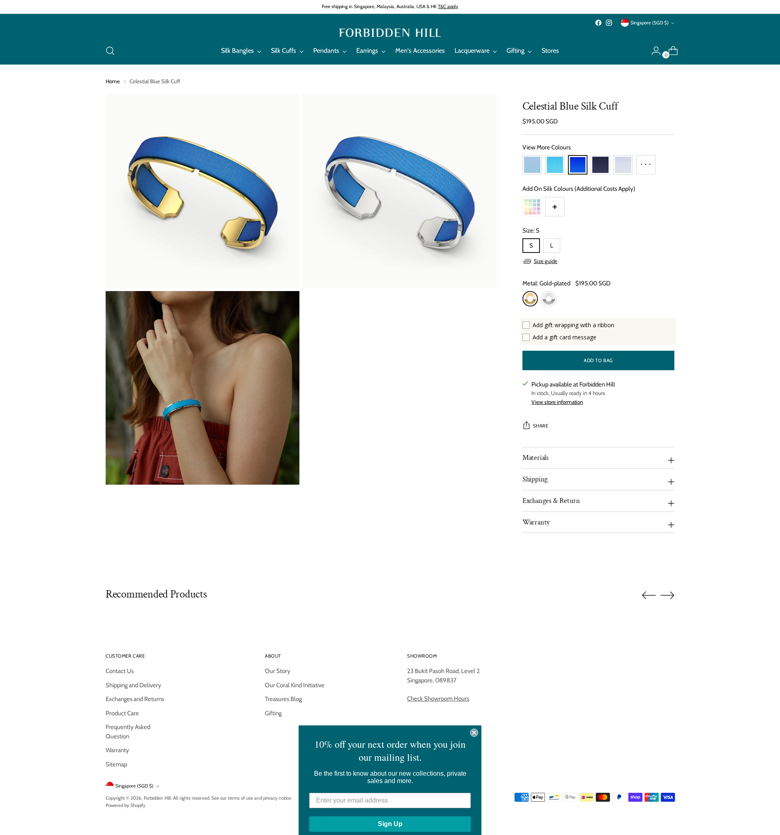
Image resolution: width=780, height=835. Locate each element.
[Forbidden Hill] (390, 32)
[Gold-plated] (530, 298)
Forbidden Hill (157, 798)
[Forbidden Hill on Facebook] (598, 22)
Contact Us (120, 671)
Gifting (273, 713)
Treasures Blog (283, 699)
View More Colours (546, 147)
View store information (557, 402)
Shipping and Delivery (133, 685)
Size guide (545, 261)
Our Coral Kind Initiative (295, 685)
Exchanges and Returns (135, 699)
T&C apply (448, 6)
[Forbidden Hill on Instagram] (609, 22)
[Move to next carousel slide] (667, 595)
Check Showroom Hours (438, 698)
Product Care (122, 713)
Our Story (277, 671)
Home (113, 81)
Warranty (117, 750)
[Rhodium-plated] (549, 298)
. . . (646, 161)
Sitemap (116, 764)
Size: (531, 230)
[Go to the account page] (653, 51)
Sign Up (390, 814)
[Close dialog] (474, 724)
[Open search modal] (110, 51)
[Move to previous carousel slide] (649, 595)
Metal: (546, 283)
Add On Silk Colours (578, 188)
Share (540, 426)
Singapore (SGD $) (649, 23)
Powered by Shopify (125, 805)
